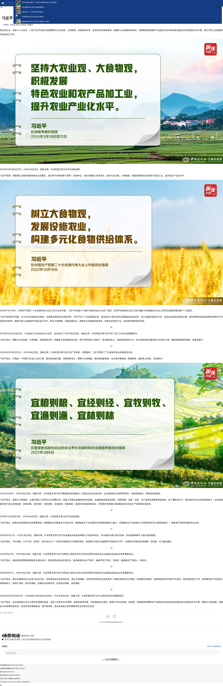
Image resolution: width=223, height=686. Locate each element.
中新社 (6, 25)
